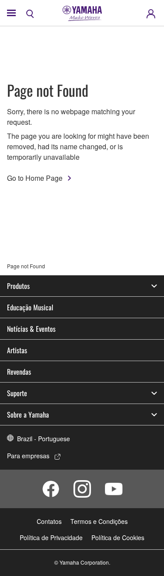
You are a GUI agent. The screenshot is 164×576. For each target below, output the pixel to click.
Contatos (49, 521)
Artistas (17, 350)
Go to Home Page (35, 178)
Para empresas (28, 455)
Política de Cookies (117, 537)
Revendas (19, 371)
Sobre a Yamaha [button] (28, 414)
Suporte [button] (17, 393)
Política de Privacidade (51, 537)
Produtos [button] (18, 286)
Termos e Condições (99, 521)
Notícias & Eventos (31, 328)
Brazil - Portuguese (43, 438)
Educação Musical (30, 307)
